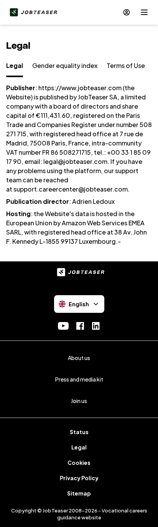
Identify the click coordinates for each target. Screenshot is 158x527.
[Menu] (144, 12)
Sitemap (79, 493)
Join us (79, 400)
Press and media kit (79, 379)
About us (79, 357)
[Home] (32, 12)
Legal (14, 65)
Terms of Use (126, 65)
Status (79, 431)
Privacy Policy (79, 477)
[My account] (126, 12)
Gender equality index (64, 65)
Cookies (79, 462)
